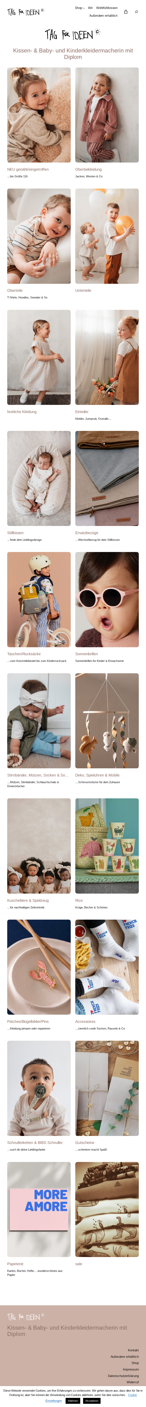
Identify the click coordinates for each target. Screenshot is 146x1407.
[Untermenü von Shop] (84, 8)
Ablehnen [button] (73, 1400)
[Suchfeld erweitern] (136, 12)
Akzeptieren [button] (91, 1400)
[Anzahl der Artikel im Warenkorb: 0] (125, 11)
